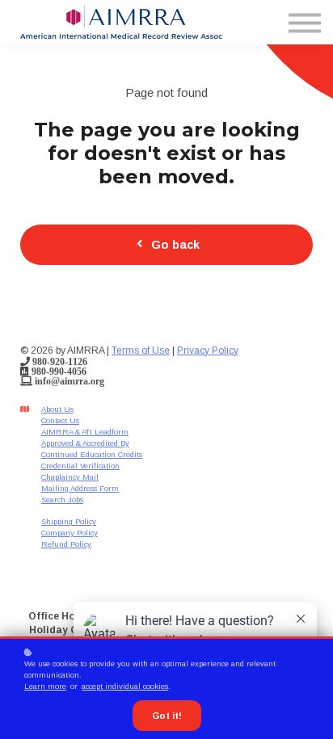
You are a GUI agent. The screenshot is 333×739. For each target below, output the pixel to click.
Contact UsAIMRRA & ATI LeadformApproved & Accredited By (85, 431)
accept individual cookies (125, 686)
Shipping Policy (68, 521)
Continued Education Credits (91, 454)
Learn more (45, 686)
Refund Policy (66, 544)
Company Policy (69, 532)
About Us (57, 409)
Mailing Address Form (80, 488)
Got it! (167, 715)
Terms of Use (141, 350)
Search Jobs (62, 499)
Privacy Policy (207, 350)
